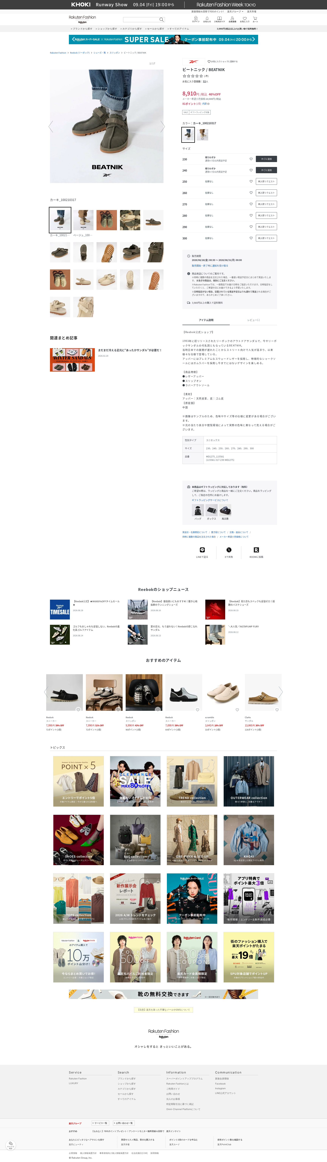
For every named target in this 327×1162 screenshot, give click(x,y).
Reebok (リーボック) (80, 52)
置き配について (218, 532)
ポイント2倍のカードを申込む (183, 1139)
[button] (107, 126)
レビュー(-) (253, 320)
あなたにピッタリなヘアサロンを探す (86, 1139)
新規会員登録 (222, 1078)
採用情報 (154, 1153)
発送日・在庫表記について (194, 532)
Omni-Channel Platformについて (183, 1109)
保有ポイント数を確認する (229, 1139)
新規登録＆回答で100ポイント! (207, 11)
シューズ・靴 (99, 52)
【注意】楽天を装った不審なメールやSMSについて (163, 1009)
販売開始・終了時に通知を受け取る (210, 265)
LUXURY (73, 1083)
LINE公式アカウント (225, 1093)
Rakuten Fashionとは (177, 1083)
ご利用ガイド (173, 1088)
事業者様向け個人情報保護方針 (114, 1153)
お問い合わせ (173, 1093)
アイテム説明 (206, 320)
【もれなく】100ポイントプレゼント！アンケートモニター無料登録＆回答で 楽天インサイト (136, 1131)
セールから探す (126, 1093)
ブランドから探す (127, 1078)
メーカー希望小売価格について (234, 536)
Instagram (220, 1088)
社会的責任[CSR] (140, 1153)
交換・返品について (239, 532)
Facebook (220, 1083)
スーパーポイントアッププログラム (184, 1078)
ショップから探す (127, 1083)
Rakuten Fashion (58, 52)
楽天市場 (251, 11)
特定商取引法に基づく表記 (180, 1104)
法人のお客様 (173, 1099)
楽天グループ (234, 11)
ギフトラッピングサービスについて (210, 500)
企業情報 (73, 1153)
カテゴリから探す (127, 1088)
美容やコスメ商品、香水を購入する (137, 1139)
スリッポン (115, 52)
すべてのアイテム (127, 1099)
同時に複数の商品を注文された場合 (199, 536)
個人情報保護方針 (88, 1153)
